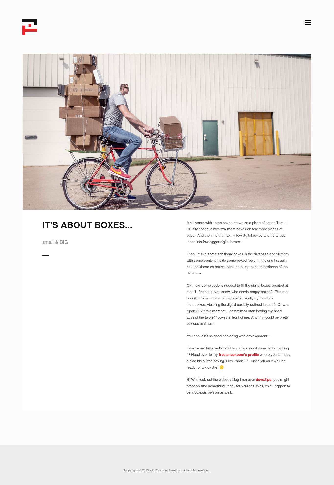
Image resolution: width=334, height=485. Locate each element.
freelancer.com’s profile (239, 354)
